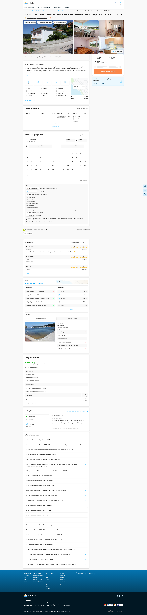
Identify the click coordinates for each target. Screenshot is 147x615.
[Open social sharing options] (121, 14)
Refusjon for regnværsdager (40, 194)
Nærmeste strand (41, 318)
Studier (25, 581)
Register (102, 83)
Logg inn (95, 83)
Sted (51, 57)
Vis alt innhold (29, 100)
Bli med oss (62, 581)
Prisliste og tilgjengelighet (39, 57)
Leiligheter (26, 575)
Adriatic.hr (62, 575)
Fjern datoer (83, 180)
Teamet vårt (63, 579)
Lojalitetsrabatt (36, 577)
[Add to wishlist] (117, 14)
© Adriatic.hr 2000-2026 (29, 611)
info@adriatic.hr (38, 604)
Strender (48, 588)
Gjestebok (62, 577)
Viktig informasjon (61, 57)
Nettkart (58, 611)
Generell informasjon (65, 583)
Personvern (51, 611)
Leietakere (91, 573)
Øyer (47, 583)
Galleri (27, 57)
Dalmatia (48, 581)
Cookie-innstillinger (65, 611)
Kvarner (48, 579)
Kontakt (28, 600)
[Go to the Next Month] (86, 146)
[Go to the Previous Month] (27, 146)
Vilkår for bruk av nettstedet (42, 611)
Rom (25, 579)
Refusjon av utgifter (38, 579)
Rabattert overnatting (38, 575)
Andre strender (72, 318)
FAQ (55, 611)
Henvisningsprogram (38, 581)
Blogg (61, 584)
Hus (25, 577)
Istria (47, 577)
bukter (47, 586)
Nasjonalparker (49, 584)
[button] (48, 37)
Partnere (81, 573)
